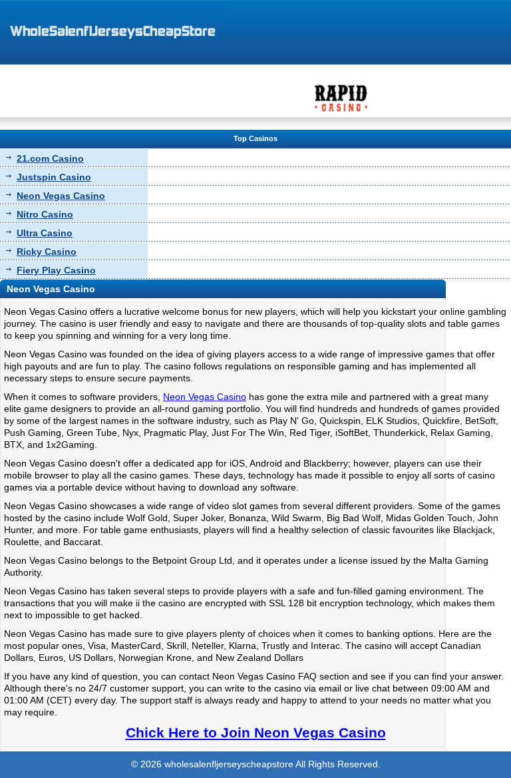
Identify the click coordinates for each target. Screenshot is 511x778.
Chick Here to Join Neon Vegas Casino (256, 732)
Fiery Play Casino (56, 270)
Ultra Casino (45, 233)
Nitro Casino (45, 214)
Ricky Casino (47, 251)
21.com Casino (50, 158)
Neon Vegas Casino (61, 195)
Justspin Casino (54, 177)
